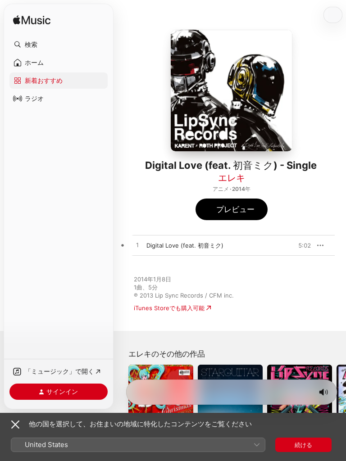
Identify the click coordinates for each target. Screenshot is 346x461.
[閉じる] (15, 424)
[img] (31, 20)
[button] (58, 44)
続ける (303, 444)
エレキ (231, 177)
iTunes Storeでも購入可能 (169, 308)
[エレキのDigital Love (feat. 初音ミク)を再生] (137, 245)
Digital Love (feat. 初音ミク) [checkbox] (184, 245)
